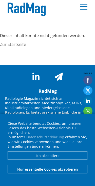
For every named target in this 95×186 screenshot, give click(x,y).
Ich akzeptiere (48, 155)
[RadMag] (25, 9)
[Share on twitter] (87, 90)
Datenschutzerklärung (45, 137)
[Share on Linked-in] (87, 100)
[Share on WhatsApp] (87, 111)
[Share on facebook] (87, 80)
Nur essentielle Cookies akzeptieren (47, 169)
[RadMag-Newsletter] (59, 77)
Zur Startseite (13, 44)
